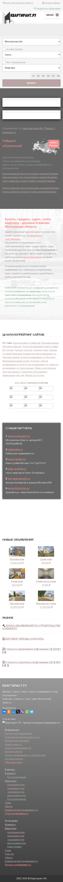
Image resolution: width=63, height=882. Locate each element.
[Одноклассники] (9, 712)
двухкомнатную (15, 788)
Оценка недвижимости (32, 357)
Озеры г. (50, 128)
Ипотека (50, 357)
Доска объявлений (32, 346)
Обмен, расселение (45, 368)
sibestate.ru (15, 449)
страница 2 (44, 649)
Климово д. (9, 132)
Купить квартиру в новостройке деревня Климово (29, 192)
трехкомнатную (15, 792)
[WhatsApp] (27, 712)
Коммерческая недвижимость (39, 354)
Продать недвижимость (18, 864)
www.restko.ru (17, 459)
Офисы (8, 806)
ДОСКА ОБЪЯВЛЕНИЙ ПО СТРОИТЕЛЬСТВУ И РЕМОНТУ (31, 627)
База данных (27, 368)
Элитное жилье (10, 372)
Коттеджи (7, 350)
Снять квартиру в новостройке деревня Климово (28, 181)
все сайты (20, 382)
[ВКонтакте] (4, 712)
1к (33, 76)
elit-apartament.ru (19, 478)
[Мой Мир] (13, 712)
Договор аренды (14, 759)
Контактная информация (18, 733)
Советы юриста (13, 744)
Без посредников (16, 777)
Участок (9, 854)
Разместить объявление (48, 8)
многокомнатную (16, 795)
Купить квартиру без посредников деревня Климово (30, 188)
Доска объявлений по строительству (25, 755)
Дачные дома (40, 350)
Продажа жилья (50, 343)
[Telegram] (31, 712)
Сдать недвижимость (17, 813)
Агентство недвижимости (34, 364)
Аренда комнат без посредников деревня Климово (30, 177)
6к (58, 76)
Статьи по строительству (20, 662)
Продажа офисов (11, 346)
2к (38, 76)
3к (43, 76)
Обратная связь (13, 762)
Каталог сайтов (13, 751)
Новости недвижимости (18, 748)
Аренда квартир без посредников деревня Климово (30, 173)
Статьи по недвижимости (20, 649)
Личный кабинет (52, 3)
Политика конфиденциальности (22, 737)
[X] (18, 712)
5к (53, 76)
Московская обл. (33, 128)
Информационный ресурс (16, 361)
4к (48, 76)
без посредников (15, 62)
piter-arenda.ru (17, 468)
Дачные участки (23, 350)
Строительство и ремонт (33, 372)
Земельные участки (13, 375)
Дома (8, 802)
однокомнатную (16, 784)
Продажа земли (10, 357)
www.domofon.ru (18, 488)
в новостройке (14, 49)
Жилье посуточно (34, 375)
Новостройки (51, 346)
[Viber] (22, 712)
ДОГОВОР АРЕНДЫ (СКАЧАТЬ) (24, 638)
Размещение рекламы (17, 740)
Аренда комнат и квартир (26, 343)
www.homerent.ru (19, 436)
